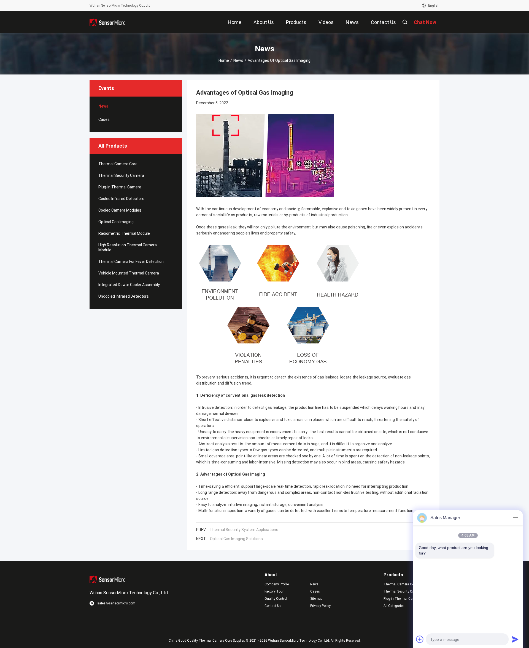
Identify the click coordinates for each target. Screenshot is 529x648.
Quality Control (275, 599)
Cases (104, 119)
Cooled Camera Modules (119, 210)
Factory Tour (274, 591)
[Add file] (420, 639)
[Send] (515, 639)
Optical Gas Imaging (116, 222)
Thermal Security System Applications (244, 529)
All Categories (394, 606)
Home (223, 60)
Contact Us (272, 606)
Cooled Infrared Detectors (121, 198)
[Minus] (515, 517)
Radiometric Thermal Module (124, 233)
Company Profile (276, 584)
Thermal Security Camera (121, 175)
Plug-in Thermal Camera (119, 187)
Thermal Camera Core (117, 164)
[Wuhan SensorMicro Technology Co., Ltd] (107, 22)
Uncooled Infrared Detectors (123, 296)
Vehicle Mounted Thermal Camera (128, 273)
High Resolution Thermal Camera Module (127, 247)
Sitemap (316, 599)
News (238, 60)
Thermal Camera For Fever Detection (131, 261)
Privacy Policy (320, 606)
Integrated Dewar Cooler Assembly (129, 284)
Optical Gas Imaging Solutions (236, 539)
